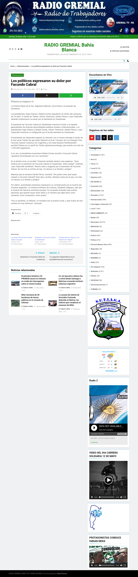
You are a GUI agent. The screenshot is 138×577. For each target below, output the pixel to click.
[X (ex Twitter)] (110, 137)
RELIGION (94, 253)
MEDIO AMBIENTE (97, 213)
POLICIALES (95, 231)
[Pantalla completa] (125, 497)
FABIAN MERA (28, 288)
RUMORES (94, 258)
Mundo (93, 218)
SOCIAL (93, 276)
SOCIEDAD (95, 280)
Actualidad (94, 155)
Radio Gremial (18, 89)
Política (93, 240)
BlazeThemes (62, 573)
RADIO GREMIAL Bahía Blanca (69, 47)
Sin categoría (95, 267)
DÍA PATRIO (95, 182)
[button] (108, 480)
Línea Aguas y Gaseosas (99, 204)
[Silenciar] (121, 497)
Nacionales (95, 222)
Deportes (94, 177)
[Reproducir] (92, 497)
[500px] (116, 137)
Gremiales (94, 195)
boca (92, 159)
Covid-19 (94, 168)
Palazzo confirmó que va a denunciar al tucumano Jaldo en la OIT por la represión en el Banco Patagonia (95, 37)
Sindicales (94, 271)
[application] (108, 480)
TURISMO (94, 289)
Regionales (95, 249)
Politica (93, 236)
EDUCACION (95, 191)
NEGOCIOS (95, 227)
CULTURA (94, 173)
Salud (93, 262)
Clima (93, 164)
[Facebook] (98, 137)
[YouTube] (91, 137)
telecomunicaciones (98, 285)
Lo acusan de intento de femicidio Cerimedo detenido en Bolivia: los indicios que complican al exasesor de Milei (70, 300)
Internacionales (17, 75)
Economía (94, 186)
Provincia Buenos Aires (99, 244)
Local (93, 209)
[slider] (106, 497)
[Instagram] (104, 137)
